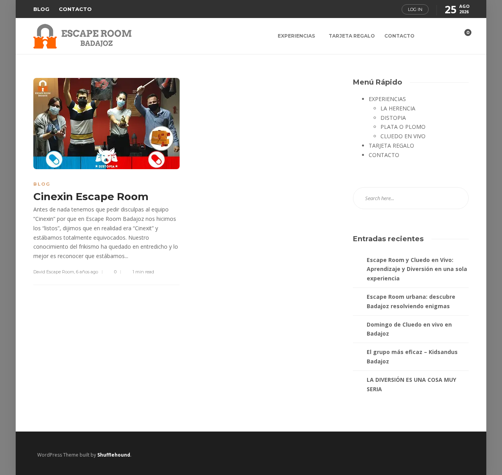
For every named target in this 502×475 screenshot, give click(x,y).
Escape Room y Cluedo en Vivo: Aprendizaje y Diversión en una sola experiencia (417, 269)
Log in (415, 9)
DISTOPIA (393, 117)
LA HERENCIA (397, 108)
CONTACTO (75, 9)
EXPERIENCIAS (296, 36)
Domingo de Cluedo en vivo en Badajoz (409, 329)
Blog (41, 184)
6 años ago (87, 272)
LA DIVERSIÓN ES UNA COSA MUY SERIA (411, 384)
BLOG (41, 9)
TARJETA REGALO (352, 36)
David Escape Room (53, 272)
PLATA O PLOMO (403, 126)
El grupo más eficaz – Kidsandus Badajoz (412, 356)
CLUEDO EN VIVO (403, 136)
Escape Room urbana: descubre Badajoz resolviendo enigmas (411, 301)
